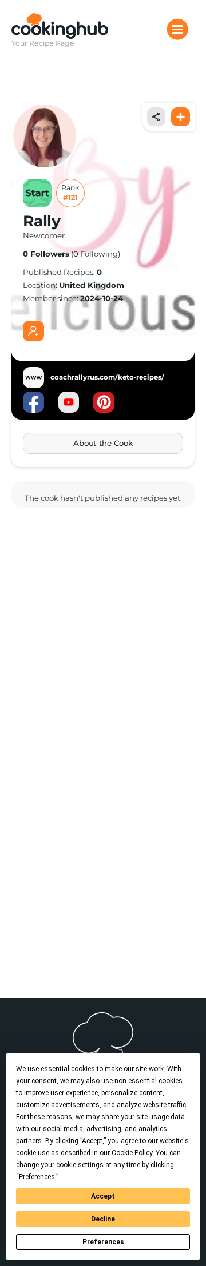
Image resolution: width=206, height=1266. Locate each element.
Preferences (103, 1242)
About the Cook (102, 443)
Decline (103, 1219)
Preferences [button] (37, 1177)
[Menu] (177, 29)
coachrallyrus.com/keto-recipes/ (107, 377)
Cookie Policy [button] (132, 1153)
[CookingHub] (59, 26)
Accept (103, 1196)
